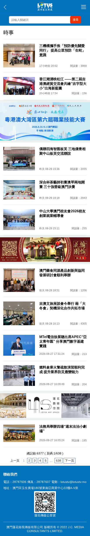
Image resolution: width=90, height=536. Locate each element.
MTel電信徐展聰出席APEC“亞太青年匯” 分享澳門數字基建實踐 (63, 341)
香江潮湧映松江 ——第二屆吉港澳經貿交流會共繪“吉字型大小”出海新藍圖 (63, 83)
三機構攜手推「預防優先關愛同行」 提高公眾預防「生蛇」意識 (62, 50)
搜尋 (75, 19)
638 (58, 460)
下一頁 (69, 460)
